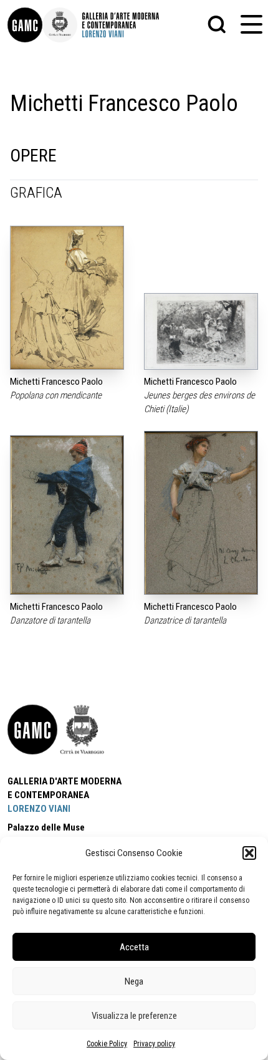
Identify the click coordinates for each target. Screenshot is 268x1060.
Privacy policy (154, 1043)
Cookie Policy (107, 1043)
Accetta (134, 947)
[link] (24, 24)
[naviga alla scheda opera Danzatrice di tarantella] (201, 512)
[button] (249, 853)
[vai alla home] (32, 729)
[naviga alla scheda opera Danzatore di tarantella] (67, 515)
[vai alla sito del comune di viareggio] (82, 729)
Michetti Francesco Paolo (56, 381)
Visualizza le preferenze (134, 1015)
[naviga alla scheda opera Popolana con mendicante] (67, 297)
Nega (134, 981)
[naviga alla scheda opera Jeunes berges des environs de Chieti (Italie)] (201, 331)
